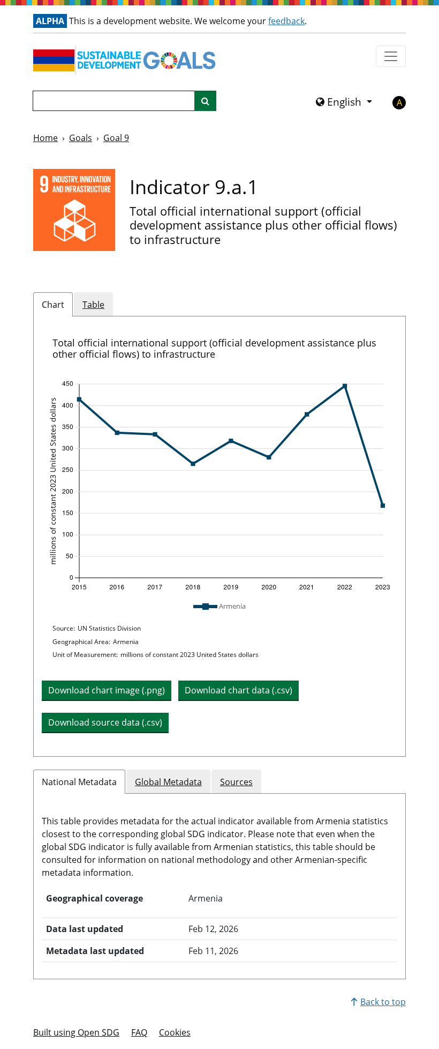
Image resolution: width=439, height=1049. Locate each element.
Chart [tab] (53, 305)
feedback (286, 21)
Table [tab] (93, 305)
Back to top (383, 1002)
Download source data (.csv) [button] (105, 722)
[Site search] (205, 101)
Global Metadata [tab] (168, 782)
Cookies (175, 1032)
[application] (219, 486)
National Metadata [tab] (79, 782)
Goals (80, 138)
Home (45, 138)
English (344, 102)
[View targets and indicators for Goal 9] (74, 210)
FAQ (139, 1032)
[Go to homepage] (127, 60)
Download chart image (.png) (106, 690)
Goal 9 (116, 138)
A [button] (399, 102)
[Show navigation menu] (391, 56)
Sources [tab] (236, 782)
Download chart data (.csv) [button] (238, 690)
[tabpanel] (219, 536)
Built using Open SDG (76, 1032)
